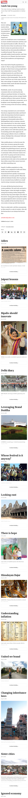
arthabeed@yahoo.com (7, 217)
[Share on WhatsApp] (15, 232)
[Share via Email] (24, 232)
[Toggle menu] (26, 2)
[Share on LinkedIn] (11, 232)
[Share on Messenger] (8, 232)
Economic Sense (11, 15)
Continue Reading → (14, 271)
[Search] (23, 2)
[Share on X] (2, 232)
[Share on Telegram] (18, 232)
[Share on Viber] (21, 232)
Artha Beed (3, 15)
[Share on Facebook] (5, 232)
